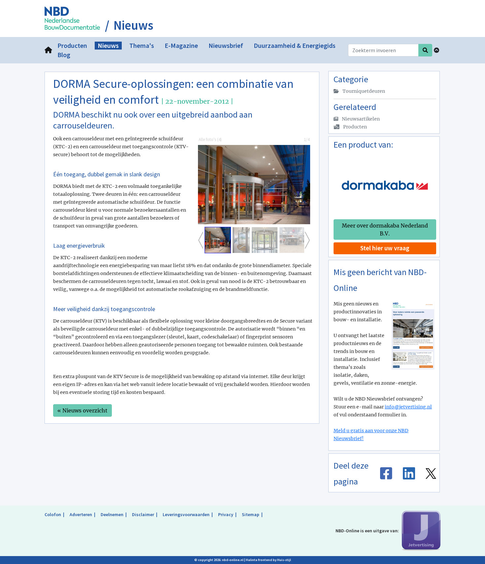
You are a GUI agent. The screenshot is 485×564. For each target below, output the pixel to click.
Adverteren (81, 514)
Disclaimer (143, 514)
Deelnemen (112, 514)
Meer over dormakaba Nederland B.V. (385, 229)
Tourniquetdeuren (363, 91)
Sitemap (250, 514)
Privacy (225, 514)
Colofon (53, 514)
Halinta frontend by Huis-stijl (268, 560)
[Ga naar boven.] (436, 50)
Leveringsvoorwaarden (186, 514)
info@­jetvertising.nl (408, 407)
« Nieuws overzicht (82, 410)
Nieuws (133, 25)
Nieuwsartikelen (360, 119)
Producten (354, 127)
